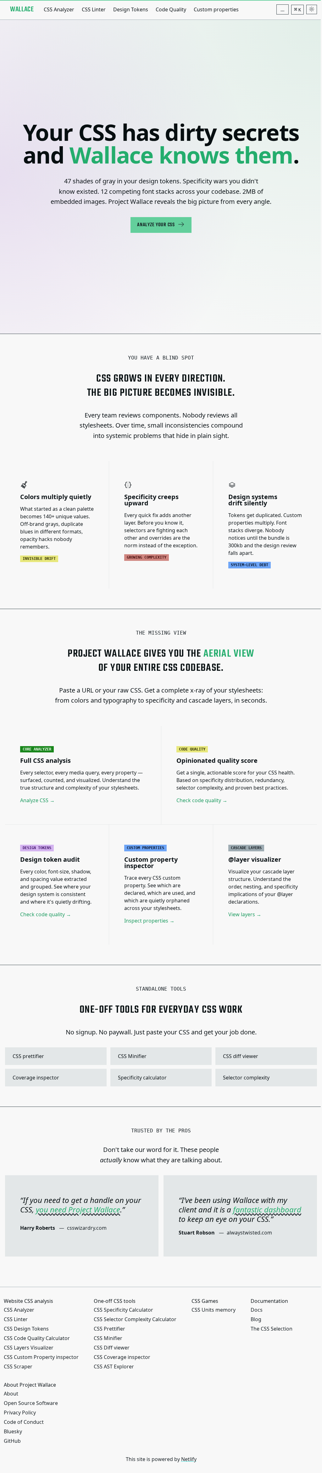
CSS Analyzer (59, 9)
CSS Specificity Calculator (123, 1309)
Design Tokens (130, 9)
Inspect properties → (149, 920)
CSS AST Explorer (114, 1366)
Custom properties (216, 9)
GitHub (12, 1440)
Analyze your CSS (156, 225)
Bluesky (13, 1431)
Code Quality (171, 9)
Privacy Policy (20, 1412)
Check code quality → (201, 800)
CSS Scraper (18, 1366)
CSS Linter (94, 9)
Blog (256, 1319)
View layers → (244, 914)
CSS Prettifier (109, 1328)
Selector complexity (265, 1077)
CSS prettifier (55, 1056)
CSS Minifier (160, 1056)
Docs (257, 1309)
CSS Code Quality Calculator (37, 1338)
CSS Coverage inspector (122, 1357)
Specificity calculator (160, 1077)
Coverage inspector (55, 1077)
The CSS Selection (271, 1328)
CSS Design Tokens (26, 1328)
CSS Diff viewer (112, 1347)
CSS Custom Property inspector (41, 1357)
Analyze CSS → (37, 800)
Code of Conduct (24, 1421)
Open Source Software (31, 1403)
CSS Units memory (214, 1309)
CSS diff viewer (265, 1056)
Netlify (189, 1459)
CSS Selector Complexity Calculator (135, 1319)
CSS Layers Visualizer (28, 1347)
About (11, 1393)
